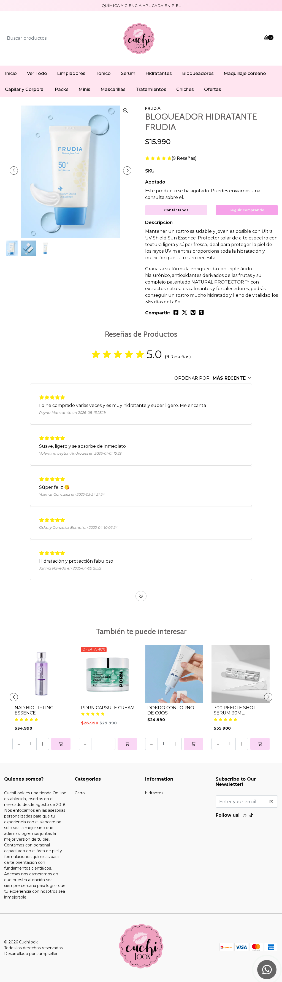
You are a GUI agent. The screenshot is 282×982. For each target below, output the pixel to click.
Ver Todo (37, 73)
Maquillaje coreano (245, 73)
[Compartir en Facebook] (175, 312)
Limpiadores (71, 73)
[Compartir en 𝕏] (184, 312)
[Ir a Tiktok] (251, 816)
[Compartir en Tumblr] (201, 312)
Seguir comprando (246, 210)
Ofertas (212, 89)
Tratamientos (151, 89)
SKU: (150, 171)
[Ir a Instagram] (244, 816)
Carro (80, 793)
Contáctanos (176, 210)
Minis (84, 89)
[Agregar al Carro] (60, 744)
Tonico (103, 73)
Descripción (159, 222)
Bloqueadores (198, 73)
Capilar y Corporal (25, 89)
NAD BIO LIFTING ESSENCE (34, 710)
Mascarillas (113, 89)
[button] (213, 378)
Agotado (155, 182)
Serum (128, 73)
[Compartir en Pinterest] (193, 312)
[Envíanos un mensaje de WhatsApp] (266, 969)
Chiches (185, 89)
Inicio (11, 73)
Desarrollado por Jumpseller (31, 953)
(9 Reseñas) (184, 158)
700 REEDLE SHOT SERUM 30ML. (235, 710)
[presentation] (14, 170)
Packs (62, 89)
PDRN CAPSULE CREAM (108, 707)
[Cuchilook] (141, 38)
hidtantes (154, 793)
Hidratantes (158, 73)
